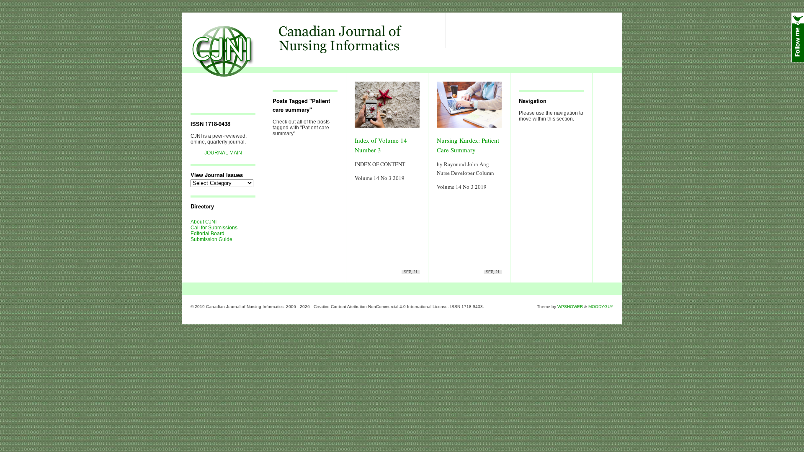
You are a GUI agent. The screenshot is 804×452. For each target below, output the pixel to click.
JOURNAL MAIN (223, 153)
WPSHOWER (570, 306)
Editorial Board (207, 233)
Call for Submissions (214, 228)
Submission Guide (211, 239)
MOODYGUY (600, 306)
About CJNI (203, 222)
